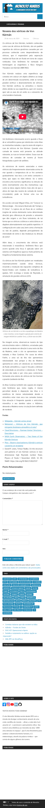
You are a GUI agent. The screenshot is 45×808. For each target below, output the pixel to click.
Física (22, 591)
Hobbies (14, 594)
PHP (39, 601)
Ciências (36, 38)
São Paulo (17, 610)
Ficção (35, 588)
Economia (37, 582)
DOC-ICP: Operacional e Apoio (16, 630)
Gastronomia (31, 591)
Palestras (32, 601)
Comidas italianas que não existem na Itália (21, 624)
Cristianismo (13, 582)
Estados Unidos (17, 588)
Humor (21, 594)
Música (24, 601)
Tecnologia (27, 610)
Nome (5, 530)
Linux (16, 597)
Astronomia (22, 579)
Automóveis (33, 579)
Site (4, 549)
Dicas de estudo (25, 582)
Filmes (5, 591)
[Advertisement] (22, 671)
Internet (29, 594)
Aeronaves (7, 579)
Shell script (7, 610)
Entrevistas (36, 585)
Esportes (6, 588)
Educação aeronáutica (21, 585)
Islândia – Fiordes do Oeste (15, 627)
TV (34, 610)
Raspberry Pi (27, 607)
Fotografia (14, 591)
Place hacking (8, 604)
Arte (14, 579)
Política (18, 604)
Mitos (18, 601)
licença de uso (22, 805)
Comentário (8, 498)
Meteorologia (8, 478)
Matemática (31, 597)
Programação (28, 604)
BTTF (4, 582)
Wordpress (7, 613)
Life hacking (7, 597)
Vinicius (26, 38)
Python (16, 607)
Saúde (36, 607)
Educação (7, 585)
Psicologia (7, 607)
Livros (22, 597)
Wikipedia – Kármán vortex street (18, 421)
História (6, 594)
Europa (28, 588)
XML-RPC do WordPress (14, 639)
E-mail (6, 539)
